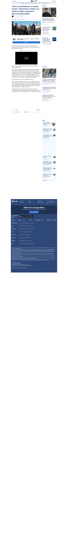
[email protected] (22, 265)
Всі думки (44, 180)
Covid (30, 240)
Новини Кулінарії (27, 234)
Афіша (20, 243)
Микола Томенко (45, 138)
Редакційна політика (40, 202)
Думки (43, 120)
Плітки (23, 243)
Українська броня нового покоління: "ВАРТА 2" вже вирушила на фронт (47, 168)
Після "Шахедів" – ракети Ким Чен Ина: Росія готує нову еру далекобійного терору (47, 162)
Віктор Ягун (44, 132)
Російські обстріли (44, 3)
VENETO (39, 3)
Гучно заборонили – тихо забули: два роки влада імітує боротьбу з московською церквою (47, 136)
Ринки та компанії (22, 237)
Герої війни (22, 3)
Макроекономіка (27, 237)
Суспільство (49, 220)
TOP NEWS (44, 66)
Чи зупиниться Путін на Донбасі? (47, 157)
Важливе (44, 5)
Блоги (42, 220)
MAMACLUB (27, 240)
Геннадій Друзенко (45, 158)
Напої (23, 234)
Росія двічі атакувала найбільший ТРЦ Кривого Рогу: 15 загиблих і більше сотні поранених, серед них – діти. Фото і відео (49, 80)
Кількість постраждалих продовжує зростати (49, 83)
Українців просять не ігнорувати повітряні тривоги (48, 22)
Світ (24, 220)
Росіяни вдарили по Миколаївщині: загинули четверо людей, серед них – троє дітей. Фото (49, 88)
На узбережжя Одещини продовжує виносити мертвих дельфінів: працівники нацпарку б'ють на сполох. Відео (46, 39)
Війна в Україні (27, 3)
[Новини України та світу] (26, 112)
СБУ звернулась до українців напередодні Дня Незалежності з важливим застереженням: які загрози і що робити (48, 19)
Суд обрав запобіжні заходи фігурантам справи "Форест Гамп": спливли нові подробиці (49, 96)
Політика (19, 220)
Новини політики (20, 15)
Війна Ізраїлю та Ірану (34, 3)
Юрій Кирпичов (45, 177)
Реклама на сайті (21, 202)
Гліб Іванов (16, 15)
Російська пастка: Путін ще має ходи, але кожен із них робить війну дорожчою (47, 129)
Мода (28, 243)
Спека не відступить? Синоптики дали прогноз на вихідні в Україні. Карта (46, 29)
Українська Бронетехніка (46, 171)
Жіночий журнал (32, 243)
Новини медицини (22, 240)
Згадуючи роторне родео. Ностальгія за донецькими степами (47, 175)
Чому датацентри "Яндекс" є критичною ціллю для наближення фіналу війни (47, 123)
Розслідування (37, 220)
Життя (30, 220)
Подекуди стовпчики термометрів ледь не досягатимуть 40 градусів (46, 33)
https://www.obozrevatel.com (42, 247)
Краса (25, 243)
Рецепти (20, 234)
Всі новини (54, 220)
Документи (30, 202)
